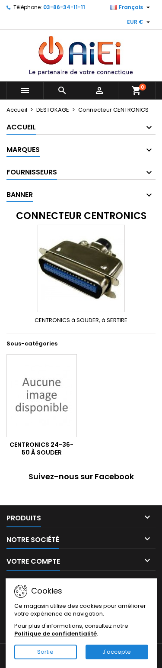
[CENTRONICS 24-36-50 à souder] (41, 395)
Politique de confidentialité (55, 633)
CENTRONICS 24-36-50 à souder (41, 448)
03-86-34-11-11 (64, 7)
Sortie (45, 652)
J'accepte (116, 652)
